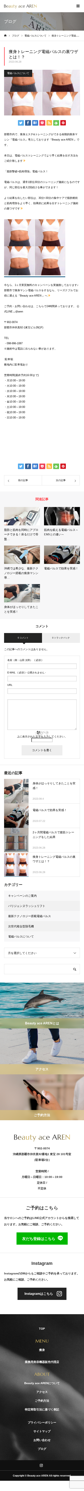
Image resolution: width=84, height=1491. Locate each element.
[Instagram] (41, 1465)
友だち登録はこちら (38, 1239)
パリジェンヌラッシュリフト (26, 906)
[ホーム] (5, 35)
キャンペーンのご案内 (22, 895)
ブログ (42, 1448)
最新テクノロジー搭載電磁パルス (29, 916)
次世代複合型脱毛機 (21, 926)
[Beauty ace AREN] (20, 6)
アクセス (42, 1392)
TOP (42, 1328)
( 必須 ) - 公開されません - (26, 672)
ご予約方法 (42, 1400)
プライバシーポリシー (42, 1422)
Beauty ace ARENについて (42, 1383)
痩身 (42, 1350)
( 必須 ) (24, 660)
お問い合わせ (42, 1440)
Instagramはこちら (38, 1293)
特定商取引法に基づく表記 (42, 1409)
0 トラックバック (61, 637)
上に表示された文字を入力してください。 (42, 736)
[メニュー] (78, 6)
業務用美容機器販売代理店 (42, 1362)
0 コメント (23, 637)
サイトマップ (42, 1431)
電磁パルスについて (18, 73)
